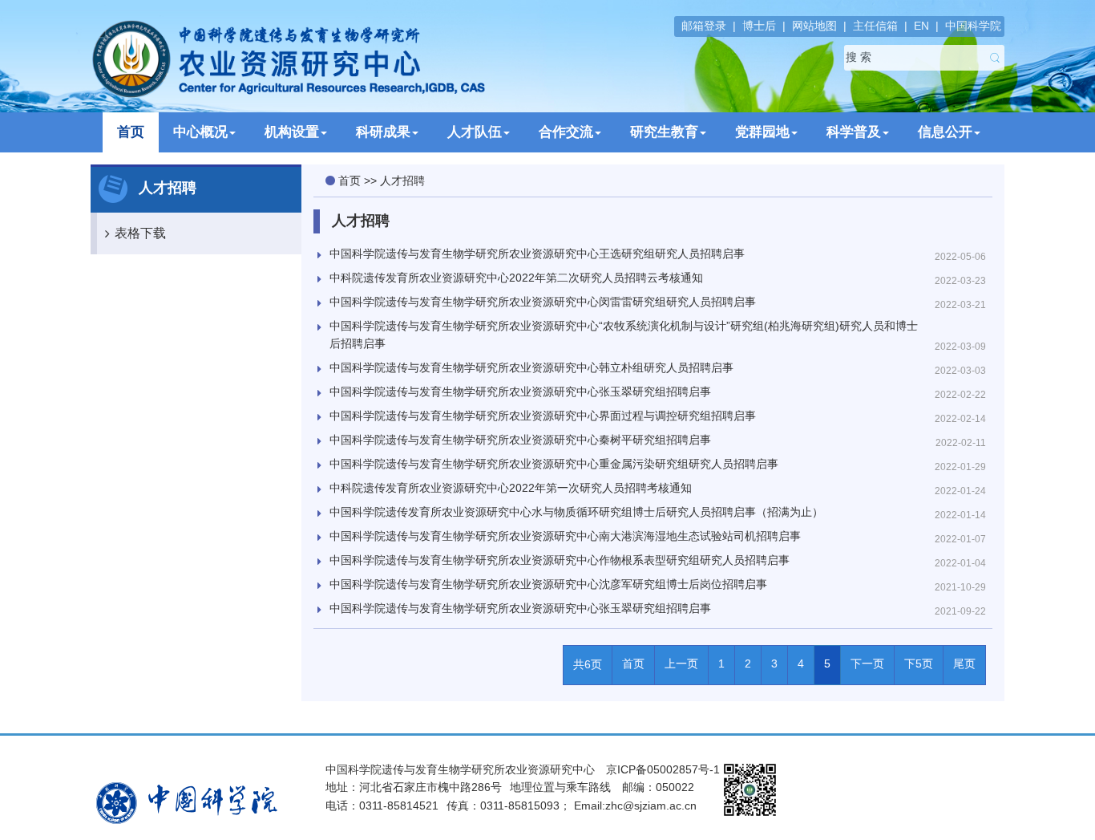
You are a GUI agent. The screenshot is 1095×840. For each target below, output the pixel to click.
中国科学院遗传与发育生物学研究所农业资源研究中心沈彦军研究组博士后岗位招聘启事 (548, 584)
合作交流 (566, 132)
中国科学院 (973, 25)
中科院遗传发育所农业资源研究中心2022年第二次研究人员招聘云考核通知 (516, 277)
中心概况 (200, 132)
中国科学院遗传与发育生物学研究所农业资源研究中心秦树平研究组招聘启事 (520, 439)
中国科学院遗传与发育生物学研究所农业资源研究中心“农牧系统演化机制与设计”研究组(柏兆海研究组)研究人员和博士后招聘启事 (623, 334)
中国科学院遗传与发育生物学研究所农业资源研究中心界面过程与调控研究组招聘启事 (542, 415)
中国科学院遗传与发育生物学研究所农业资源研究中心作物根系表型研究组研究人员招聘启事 (559, 560)
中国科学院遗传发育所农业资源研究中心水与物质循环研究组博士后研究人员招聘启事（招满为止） (576, 511)
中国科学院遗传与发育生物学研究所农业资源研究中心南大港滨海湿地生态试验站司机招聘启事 (565, 536)
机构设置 (292, 132)
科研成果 (383, 132)
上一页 (681, 663)
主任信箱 (875, 25)
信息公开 (945, 132)
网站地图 (814, 25)
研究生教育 (664, 132)
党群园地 (762, 132)
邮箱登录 (703, 25)
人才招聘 (402, 180)
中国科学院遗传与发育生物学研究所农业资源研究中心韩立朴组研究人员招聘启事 (531, 367)
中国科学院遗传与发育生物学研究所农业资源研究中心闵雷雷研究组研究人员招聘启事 (542, 301)
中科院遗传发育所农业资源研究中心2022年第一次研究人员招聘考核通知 (510, 487)
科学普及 (853, 132)
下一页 (867, 663)
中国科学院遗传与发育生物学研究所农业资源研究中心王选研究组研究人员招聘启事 (537, 253)
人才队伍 (474, 132)
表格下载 (140, 233)
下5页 (918, 663)
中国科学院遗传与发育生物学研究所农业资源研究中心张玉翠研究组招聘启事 (520, 391)
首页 (130, 132)
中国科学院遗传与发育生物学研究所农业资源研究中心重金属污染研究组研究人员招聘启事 (553, 463)
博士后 (759, 25)
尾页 (964, 663)
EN (921, 25)
